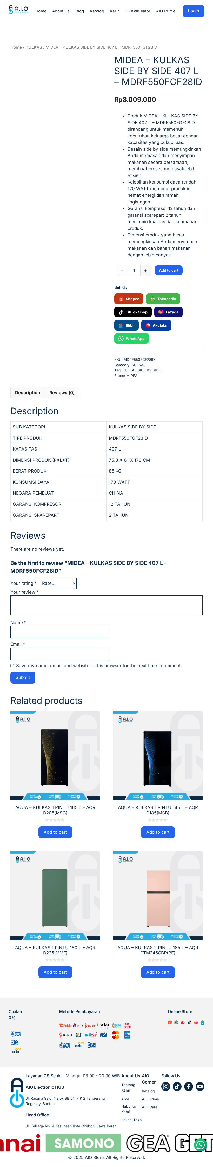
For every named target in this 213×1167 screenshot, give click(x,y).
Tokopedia (166, 299)
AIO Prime (165, 11)
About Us (61, 11)
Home (40, 11)
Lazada (172, 312)
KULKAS (33, 47)
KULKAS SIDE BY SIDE (142, 370)
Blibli (130, 325)
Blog (80, 11)
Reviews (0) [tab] (62, 392)
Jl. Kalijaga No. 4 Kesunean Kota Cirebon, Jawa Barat (71, 1126)
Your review (24, 592)
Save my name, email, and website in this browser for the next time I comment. (99, 665)
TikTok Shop (137, 312)
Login (193, 10)
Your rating (23, 583)
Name (18, 622)
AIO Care (149, 1107)
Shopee (132, 299)
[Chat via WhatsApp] (200, 1144)
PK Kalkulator (137, 11)
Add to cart (168, 270)
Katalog (97, 11)
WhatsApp (135, 338)
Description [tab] (27, 392)
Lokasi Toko (131, 1119)
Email (17, 644)
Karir (114, 11)
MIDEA (131, 376)
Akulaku (160, 325)
